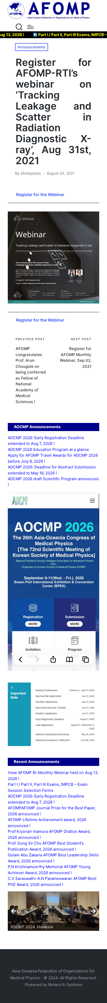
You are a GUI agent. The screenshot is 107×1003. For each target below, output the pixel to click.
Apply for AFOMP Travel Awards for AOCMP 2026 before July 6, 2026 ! (53, 458)
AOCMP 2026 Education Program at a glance (48, 449)
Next (93, 911)
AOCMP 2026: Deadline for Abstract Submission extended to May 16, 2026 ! (52, 470)
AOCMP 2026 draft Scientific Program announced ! (53, 481)
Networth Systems (65, 984)
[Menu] (30, 27)
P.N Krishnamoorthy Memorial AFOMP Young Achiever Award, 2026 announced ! (49, 869)
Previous (13, 911)
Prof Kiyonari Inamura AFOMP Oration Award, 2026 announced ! (49, 834)
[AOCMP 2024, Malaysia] (53, 911)
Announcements (31, 47)
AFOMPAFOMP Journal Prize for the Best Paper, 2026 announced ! (52, 810)
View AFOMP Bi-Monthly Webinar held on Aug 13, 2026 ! (53, 775)
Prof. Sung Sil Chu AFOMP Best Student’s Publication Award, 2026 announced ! (46, 846)
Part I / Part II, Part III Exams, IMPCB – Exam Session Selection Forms (48, 787)
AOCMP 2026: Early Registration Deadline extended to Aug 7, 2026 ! (46, 440)
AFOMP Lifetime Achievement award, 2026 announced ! (47, 822)
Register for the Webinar (40, 194)
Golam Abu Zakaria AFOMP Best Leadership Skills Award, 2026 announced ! (53, 857)
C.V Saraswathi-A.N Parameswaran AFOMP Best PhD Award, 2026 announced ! (52, 881)
